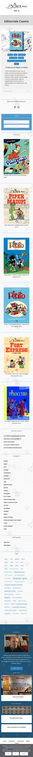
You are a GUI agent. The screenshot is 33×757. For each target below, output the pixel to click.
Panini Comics (9, 594)
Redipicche (7, 607)
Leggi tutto (16, 668)
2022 (22, 565)
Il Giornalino (7, 588)
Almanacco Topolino (14, 568)
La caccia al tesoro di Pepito (11, 444)
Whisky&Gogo (15, 613)
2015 (6, 562)
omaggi (6, 490)
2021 (16, 566)
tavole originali (8, 526)
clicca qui (10, 749)
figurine (6, 470)
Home (4, 741)
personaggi (21, 54)
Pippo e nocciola (22, 600)
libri (15, 54)
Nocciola (20, 591)
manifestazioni (8, 484)
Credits (28, 741)
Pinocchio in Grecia (9, 442)
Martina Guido (10, 591)
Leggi (24, 753)
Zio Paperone (24, 613)
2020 (11, 566)
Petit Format (13, 57)
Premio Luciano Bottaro (10, 502)
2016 (11, 562)
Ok (8, 753)
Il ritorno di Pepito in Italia (16, 67)
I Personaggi (7, 473)
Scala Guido (23, 610)
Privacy (17, 743)
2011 (6, 559)
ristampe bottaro (19, 607)
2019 (5, 565)
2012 (11, 559)
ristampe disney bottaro (10, 610)
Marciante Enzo (17, 588)
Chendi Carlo (20, 578)
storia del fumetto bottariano (16, 60)
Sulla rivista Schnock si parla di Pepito (14, 436)
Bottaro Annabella (8, 575)
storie (16, 63)
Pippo (14, 600)
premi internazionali (9, 499)
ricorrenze (7, 508)
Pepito (7, 597)
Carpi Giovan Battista (19, 575)
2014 (22, 559)
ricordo (6, 505)
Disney (5, 464)
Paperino (18, 594)
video (5, 529)
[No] (31, 750)
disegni (10, 54)
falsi (5, 467)
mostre (6, 487)
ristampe (20, 57)
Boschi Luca (19, 572)
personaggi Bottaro (17, 597)
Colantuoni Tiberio (8, 581)
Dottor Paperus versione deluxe (13, 447)
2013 (17, 559)
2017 (17, 562)
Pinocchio (7, 601)
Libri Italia (7, 542)
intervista (6, 479)
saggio (5, 514)
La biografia (11, 741)
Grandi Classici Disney (13, 585)
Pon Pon (6, 604)
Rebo (12, 604)
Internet (6, 476)
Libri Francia (7, 545)
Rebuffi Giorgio (22, 604)
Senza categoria (8, 517)
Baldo (22, 568)
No (15, 753)
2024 (5, 569)
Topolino (7, 613)
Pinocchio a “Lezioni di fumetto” (13, 439)
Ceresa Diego (7, 578)
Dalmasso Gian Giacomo (20, 581)
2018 (21, 562)
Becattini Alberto (8, 572)
